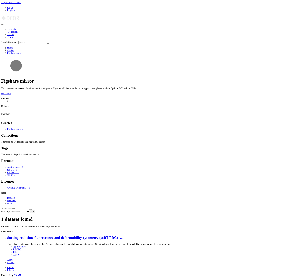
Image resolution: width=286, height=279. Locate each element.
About (10, 203)
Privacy (10, 270)
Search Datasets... (9, 42)
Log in (10, 7)
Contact (10, 262)
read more (6, 93)
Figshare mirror (14, 53)
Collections (12, 32)
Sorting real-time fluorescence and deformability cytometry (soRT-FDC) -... (65, 238)
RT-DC (16, 252)
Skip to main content (11, 2)
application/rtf (19, 246)
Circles (10, 34)
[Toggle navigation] (2, 24)
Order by (5, 211)
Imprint (10, 267)
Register (11, 10)
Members (11, 200)
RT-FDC (17, 249)
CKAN (17, 275)
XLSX (16, 254)
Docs (10, 37)
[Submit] (48, 43)
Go (32, 212)
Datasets (11, 29)
